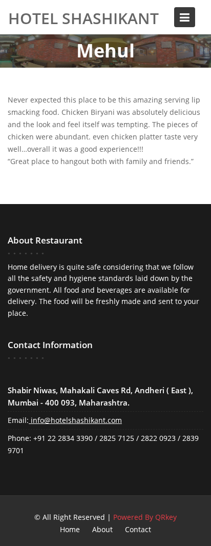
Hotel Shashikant (83, 17)
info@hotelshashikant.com (76, 420)
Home (70, 529)
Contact (138, 529)
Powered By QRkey (145, 517)
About (102, 529)
